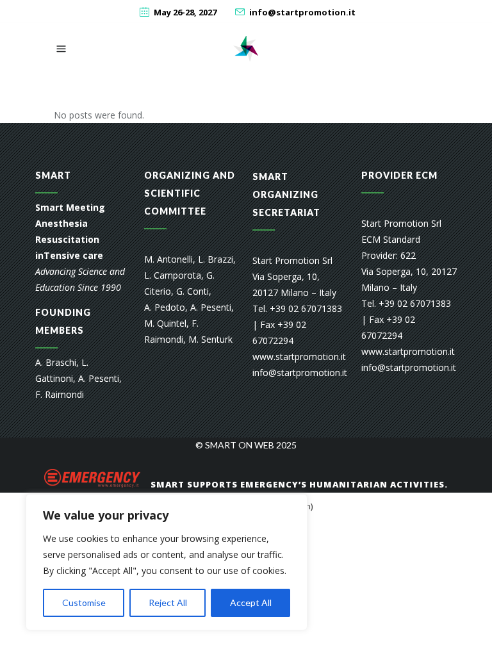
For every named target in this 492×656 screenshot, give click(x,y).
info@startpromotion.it (302, 12)
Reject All (168, 602)
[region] (167, 562)
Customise (84, 602)
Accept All (251, 602)
